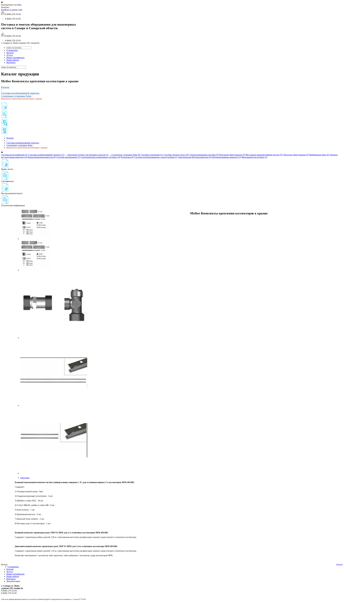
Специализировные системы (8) (204, 155)
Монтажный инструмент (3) (254, 157)
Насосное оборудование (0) (296, 155)
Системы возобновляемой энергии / (20, 93)
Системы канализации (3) (68, 157)
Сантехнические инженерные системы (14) (100, 157)
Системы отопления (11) (152, 155)
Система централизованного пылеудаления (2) (155, 157)
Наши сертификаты (15, 57)
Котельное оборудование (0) (232, 155)
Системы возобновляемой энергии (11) (46, 155)
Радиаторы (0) (127, 157)
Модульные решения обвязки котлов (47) (264, 155)
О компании (12, 50)
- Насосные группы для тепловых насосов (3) (86, 155)
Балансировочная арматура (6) (42, 157)
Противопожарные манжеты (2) (226, 157)
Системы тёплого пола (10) (176, 155)
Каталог (10, 53)
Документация (13, 581)
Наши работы (12, 60)
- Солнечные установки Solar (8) (124, 155)
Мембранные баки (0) (319, 155)
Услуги (9, 55)
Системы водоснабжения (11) (14, 155)
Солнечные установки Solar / (16, 96)
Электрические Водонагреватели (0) (194, 157)
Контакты (10, 62)
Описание (24, 478)
